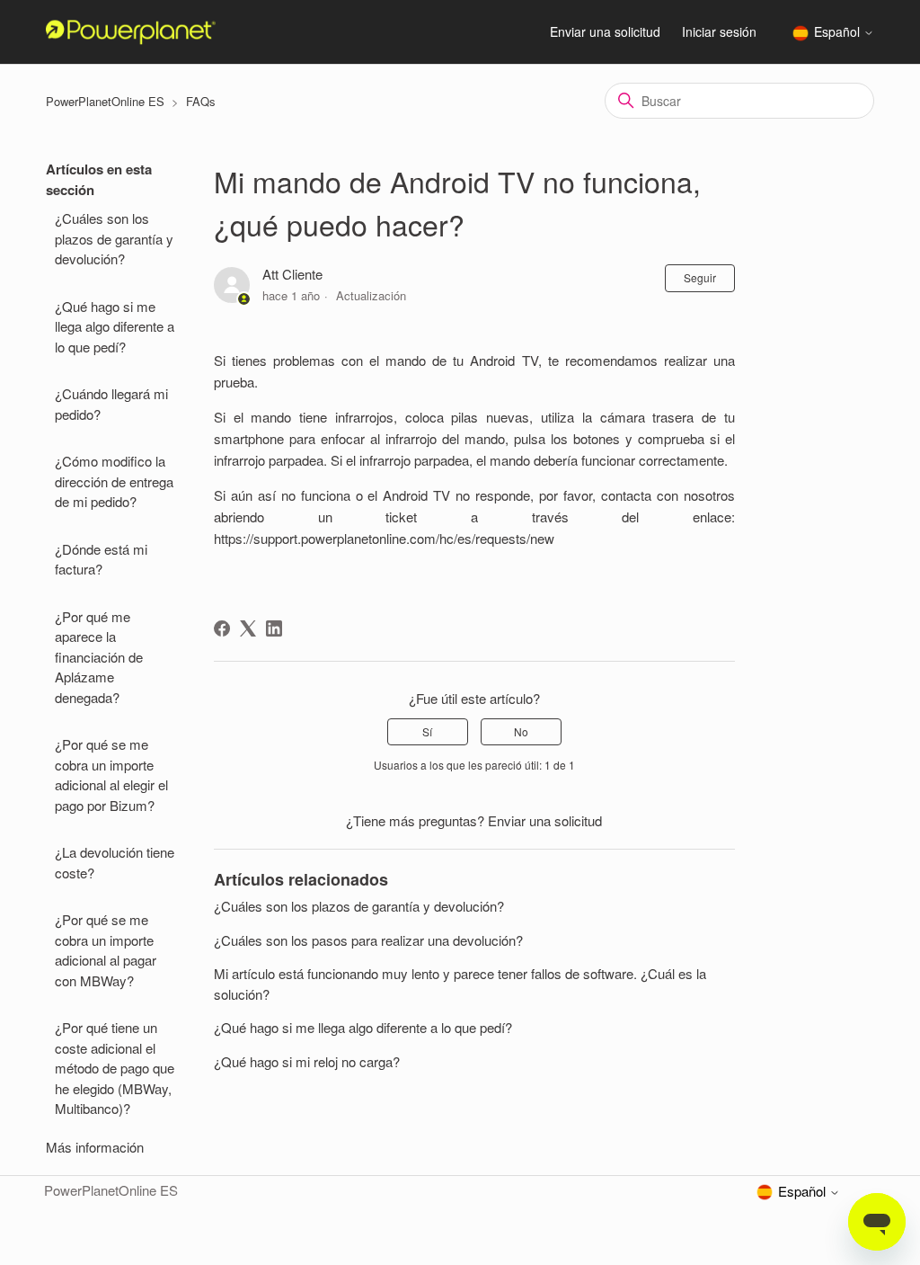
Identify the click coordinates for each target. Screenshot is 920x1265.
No (521, 731)
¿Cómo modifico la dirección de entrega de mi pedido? (114, 481)
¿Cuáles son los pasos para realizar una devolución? (368, 940)
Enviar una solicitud (605, 31)
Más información (95, 1146)
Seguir (700, 277)
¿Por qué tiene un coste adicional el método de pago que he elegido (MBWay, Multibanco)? (114, 1068)
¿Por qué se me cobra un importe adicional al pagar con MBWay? (105, 950)
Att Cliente (292, 273)
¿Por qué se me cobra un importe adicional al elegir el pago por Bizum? (111, 775)
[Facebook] (222, 628)
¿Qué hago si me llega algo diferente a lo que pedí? (114, 326)
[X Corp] (248, 628)
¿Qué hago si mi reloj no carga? (307, 1061)
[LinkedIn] (274, 628)
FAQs (201, 101)
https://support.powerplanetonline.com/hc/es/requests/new (384, 538)
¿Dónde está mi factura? (101, 559)
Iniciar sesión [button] (719, 31)
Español (838, 32)
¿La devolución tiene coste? (114, 862)
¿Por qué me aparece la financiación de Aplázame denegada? (99, 657)
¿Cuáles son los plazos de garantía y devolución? (114, 238)
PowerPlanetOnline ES (105, 101)
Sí (427, 731)
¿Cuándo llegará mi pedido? (111, 403)
